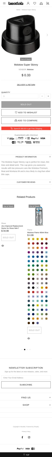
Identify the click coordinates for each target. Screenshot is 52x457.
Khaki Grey (29, 279)
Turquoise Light (29, 265)
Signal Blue (37, 256)
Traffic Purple (29, 252)
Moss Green (42, 270)
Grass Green (29, 270)
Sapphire (42, 310)
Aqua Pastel (37, 301)
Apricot (46, 239)
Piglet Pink (42, 292)
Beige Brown (46, 318)
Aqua (46, 301)
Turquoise (33, 265)
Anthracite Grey (29, 287)
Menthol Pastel (42, 305)
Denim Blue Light (42, 296)
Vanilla (29, 239)
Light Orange (46, 287)
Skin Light (37, 274)
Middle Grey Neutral (42, 283)
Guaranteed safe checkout (26, 135)
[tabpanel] (13, 229)
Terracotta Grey (46, 279)
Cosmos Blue (29, 314)
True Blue (42, 256)
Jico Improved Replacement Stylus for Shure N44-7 (12, 227)
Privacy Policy (26, 431)
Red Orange (29, 292)
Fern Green (33, 270)
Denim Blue (46, 296)
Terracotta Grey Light (42, 279)
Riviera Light (33, 301)
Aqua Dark (29, 305)
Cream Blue (29, 261)
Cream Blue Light (46, 256)
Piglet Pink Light (37, 292)
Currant (42, 252)
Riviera (37, 261)
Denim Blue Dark (29, 301)
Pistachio (46, 265)
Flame (29, 230)
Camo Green (46, 314)
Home (18, 9)
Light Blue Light (46, 252)
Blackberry (37, 252)
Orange (29, 243)
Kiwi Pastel (37, 305)
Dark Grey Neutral (46, 283)
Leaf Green (37, 270)
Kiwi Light (46, 270)
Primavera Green (37, 314)
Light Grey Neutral (37, 283)
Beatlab (16, 3)
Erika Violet (42, 248)
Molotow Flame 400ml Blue (37, 233)
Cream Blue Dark (33, 261)
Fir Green (33, 305)
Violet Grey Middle (29, 283)
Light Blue (29, 256)
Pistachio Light (42, 265)
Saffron (33, 318)
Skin (29, 248)
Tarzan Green (42, 314)
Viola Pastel (29, 296)
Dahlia (37, 318)
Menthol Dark (33, 310)
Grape (33, 252)
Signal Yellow (42, 287)
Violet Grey (33, 283)
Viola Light (33, 296)
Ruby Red (37, 243)
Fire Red (33, 243)
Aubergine (46, 243)
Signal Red (33, 292)
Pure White (37, 287)
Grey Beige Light (42, 274)
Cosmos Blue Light (46, 310)
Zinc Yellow (33, 239)
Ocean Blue (46, 261)
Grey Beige (46, 274)
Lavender (46, 292)
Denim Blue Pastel (37, 296)
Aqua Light (42, 301)
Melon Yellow (42, 239)
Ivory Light (42, 318)
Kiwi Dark (33, 274)
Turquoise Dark (37, 265)
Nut (29, 323)
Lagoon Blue (42, 261)
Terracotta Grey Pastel (37, 279)
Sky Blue (33, 256)
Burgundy (42, 243)
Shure (3, 223)
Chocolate (33, 323)
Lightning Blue (37, 310)
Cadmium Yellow (37, 239)
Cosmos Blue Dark (33, 314)
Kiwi (29, 274)
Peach (33, 248)
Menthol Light (46, 305)
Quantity (5, 92)
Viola (37, 323)
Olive (29, 318)
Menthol (29, 310)
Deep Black (33, 287)
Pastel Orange (37, 248)
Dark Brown (33, 279)
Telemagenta (46, 248)
